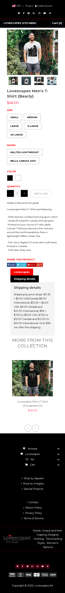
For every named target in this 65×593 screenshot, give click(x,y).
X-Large (32, 126)
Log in (30, 5)
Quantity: (13, 186)
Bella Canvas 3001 (23, 160)
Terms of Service (34, 518)
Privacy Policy (33, 513)
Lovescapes (22, 272)
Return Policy (33, 507)
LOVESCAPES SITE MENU (20, 23)
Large (14, 126)
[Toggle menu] (58, 449)
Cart (56, 23)
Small (14, 117)
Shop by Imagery (33, 483)
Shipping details (24, 278)
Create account (44, 5)
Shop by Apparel (34, 478)
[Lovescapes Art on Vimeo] (49, 13)
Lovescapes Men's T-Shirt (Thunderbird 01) (32, 403)
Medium (32, 117)
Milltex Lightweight (24, 152)
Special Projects (33, 488)
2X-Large (16, 134)
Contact (33, 502)
